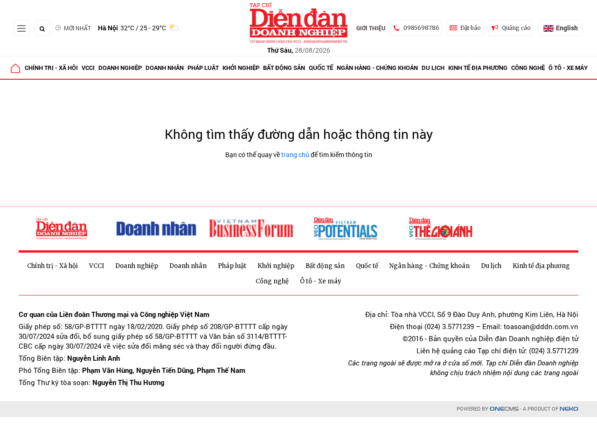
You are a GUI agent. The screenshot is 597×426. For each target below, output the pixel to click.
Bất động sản (284, 67)
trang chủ (295, 154)
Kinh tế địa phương (477, 67)
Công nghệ (528, 67)
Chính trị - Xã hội (51, 67)
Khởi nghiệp (240, 67)
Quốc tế (321, 67)
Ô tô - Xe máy (568, 67)
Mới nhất (77, 28)
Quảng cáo (516, 27)
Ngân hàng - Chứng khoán (377, 67)
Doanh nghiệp (120, 67)
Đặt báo (470, 27)
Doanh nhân (165, 67)
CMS (504, 409)
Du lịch (433, 67)
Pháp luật (203, 67)
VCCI (88, 67)
